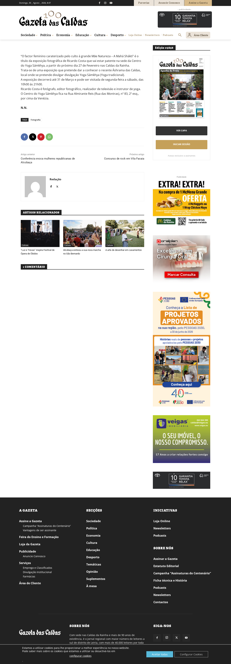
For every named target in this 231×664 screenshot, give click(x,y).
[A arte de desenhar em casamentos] (124, 233)
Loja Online (161, 521)
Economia (93, 536)
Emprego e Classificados (37, 567)
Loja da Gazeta (29, 544)
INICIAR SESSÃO (181, 144)
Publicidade (27, 551)
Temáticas (93, 564)
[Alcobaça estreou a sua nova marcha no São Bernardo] (82, 233)
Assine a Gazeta (30, 521)
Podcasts (159, 536)
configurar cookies (80, 656)
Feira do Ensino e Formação (39, 537)
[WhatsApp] (49, 137)
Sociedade (93, 521)
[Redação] (35, 186)
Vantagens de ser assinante (39, 530)
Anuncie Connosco (34, 556)
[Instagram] (105, 3)
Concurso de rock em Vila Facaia (124, 158)
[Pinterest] (41, 137)
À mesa (91, 586)
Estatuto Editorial (166, 566)
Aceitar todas (160, 654)
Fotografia (35, 119)
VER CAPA (181, 130)
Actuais (33, 44)
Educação (93, 550)
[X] (32, 137)
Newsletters (162, 528)
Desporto (92, 557)
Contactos (160, 602)
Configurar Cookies (191, 654)
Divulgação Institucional (37, 572)
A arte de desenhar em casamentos (123, 250)
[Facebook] (99, 3)
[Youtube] (111, 3)
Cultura (25, 245)
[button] (180, 35)
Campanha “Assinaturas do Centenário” (47, 526)
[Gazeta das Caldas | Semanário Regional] (53, 18)
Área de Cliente (30, 583)
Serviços (25, 563)
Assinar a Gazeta (165, 559)
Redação (55, 179)
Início (24, 44)
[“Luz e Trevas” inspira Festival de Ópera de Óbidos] (40, 233)
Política (91, 528)
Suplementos (95, 579)
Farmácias (29, 576)
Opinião (92, 572)
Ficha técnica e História (170, 580)
